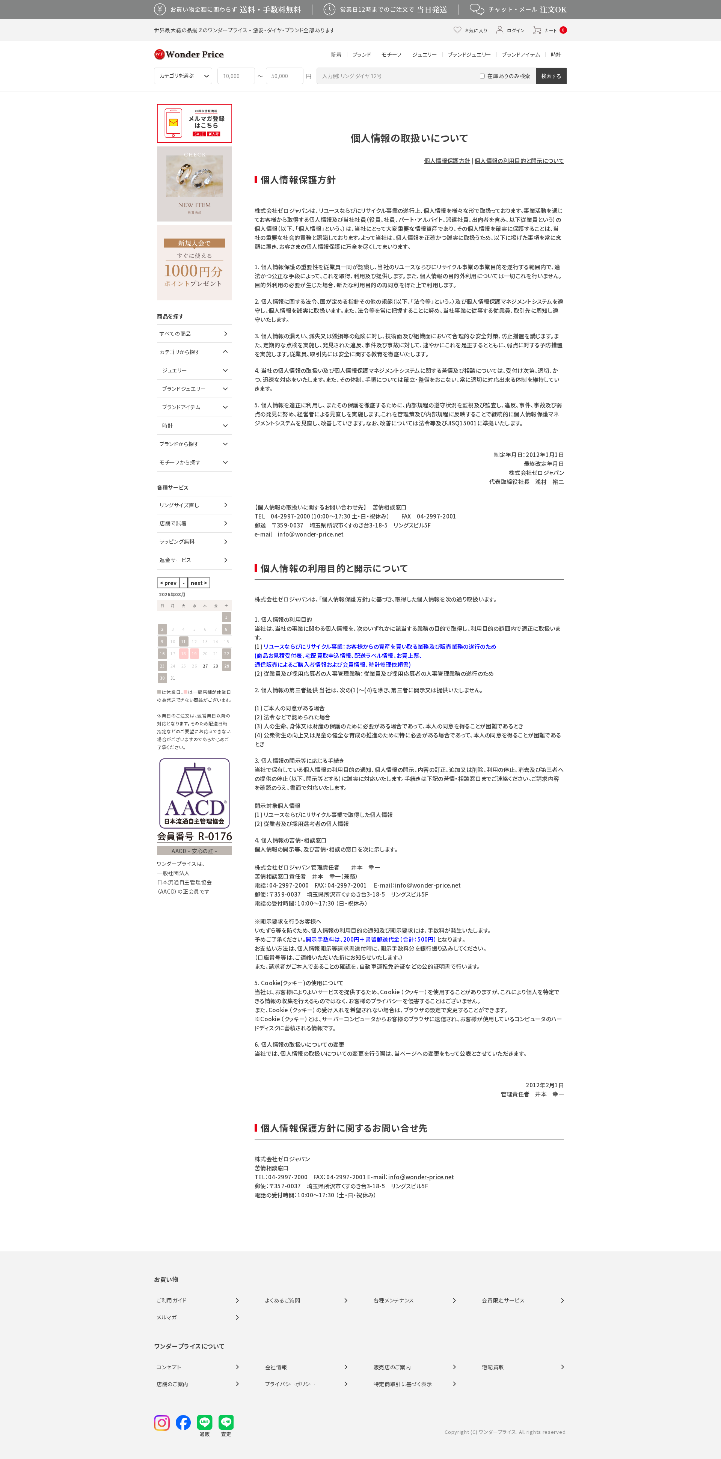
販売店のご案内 (392, 1367)
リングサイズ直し (179, 505)
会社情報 (276, 1367)
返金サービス (176, 560)
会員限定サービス (503, 1300)
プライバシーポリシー (290, 1384)
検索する (551, 76)
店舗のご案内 (173, 1384)
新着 (336, 54)
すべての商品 (175, 333)
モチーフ (392, 54)
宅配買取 (493, 1367)
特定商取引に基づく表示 (403, 1384)
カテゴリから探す (180, 352)
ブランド (362, 54)
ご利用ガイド (172, 1300)
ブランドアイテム (521, 54)
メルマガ (167, 1317)
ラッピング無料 (177, 541)
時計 (556, 54)
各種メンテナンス (394, 1300)
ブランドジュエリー (470, 54)
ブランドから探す (179, 444)
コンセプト (169, 1367)
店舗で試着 (173, 523)
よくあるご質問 (282, 1300)
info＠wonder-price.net (311, 534)
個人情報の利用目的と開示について (519, 160)
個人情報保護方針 (447, 160)
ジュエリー (424, 54)
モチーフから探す (180, 462)
